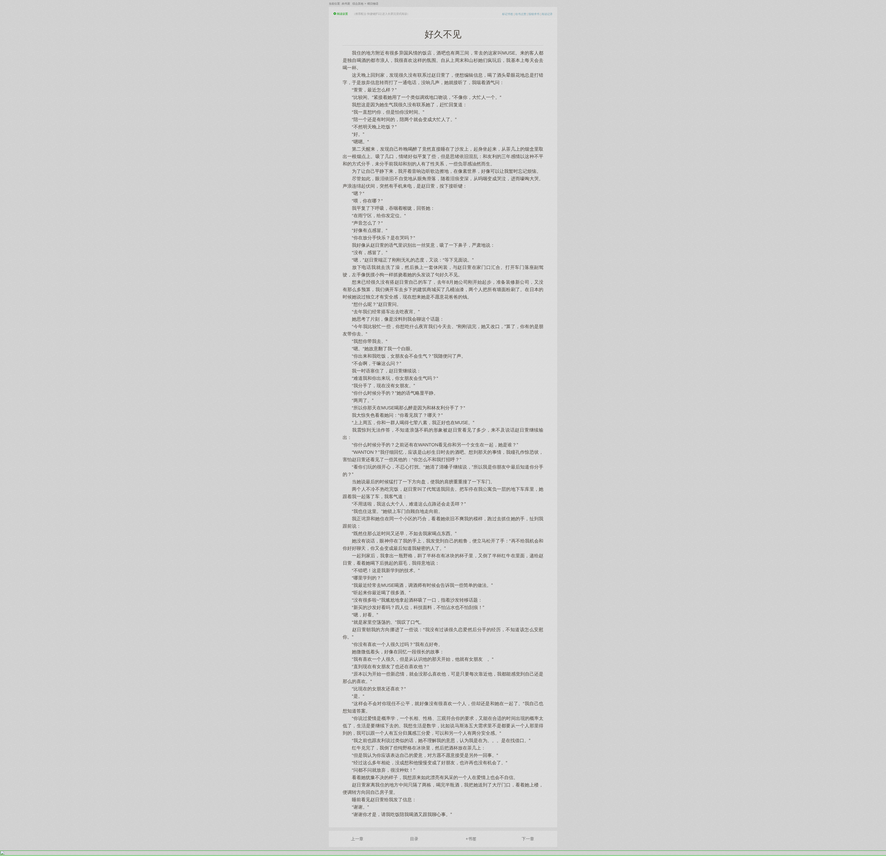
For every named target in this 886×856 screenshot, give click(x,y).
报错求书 (533, 14)
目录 (414, 839)
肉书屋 (346, 3)
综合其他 (357, 3)
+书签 (471, 839)
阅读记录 (547, 14)
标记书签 (507, 14)
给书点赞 (520, 14)
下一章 (528, 839)
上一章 (357, 839)
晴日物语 (372, 3)
